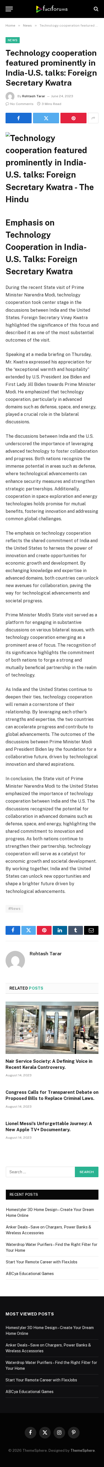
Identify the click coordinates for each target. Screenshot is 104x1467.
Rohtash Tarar (33, 96)
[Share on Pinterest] (73, 118)
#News (14, 909)
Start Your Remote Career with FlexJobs (41, 1262)
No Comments (22, 104)
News (12, 40)
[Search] (95, 9)
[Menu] (9, 9)
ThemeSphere (82, 1450)
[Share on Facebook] (19, 118)
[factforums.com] (52, 9)
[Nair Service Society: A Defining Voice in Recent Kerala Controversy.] (52, 1028)
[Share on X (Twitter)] (46, 118)
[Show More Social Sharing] (93, 118)
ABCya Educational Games (30, 1273)
